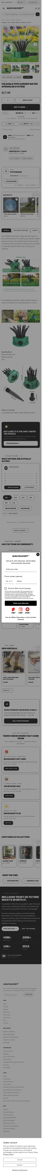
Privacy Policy (8, 1154)
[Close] (38, 554)
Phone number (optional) (13, 576)
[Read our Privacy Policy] (36, 591)
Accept (19, 1160)
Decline (19, 1165)
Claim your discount (20, 603)
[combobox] (9, 581)
